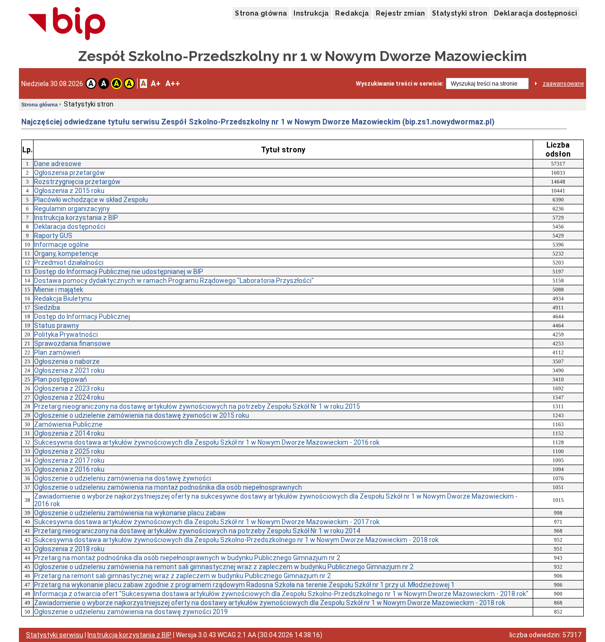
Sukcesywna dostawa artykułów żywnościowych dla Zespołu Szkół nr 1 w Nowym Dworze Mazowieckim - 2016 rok (207, 442)
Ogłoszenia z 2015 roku (69, 190)
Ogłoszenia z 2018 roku (69, 549)
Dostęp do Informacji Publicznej (82, 316)
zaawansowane (563, 83)
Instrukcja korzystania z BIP (76, 217)
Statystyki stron (459, 13)
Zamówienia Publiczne (68, 424)
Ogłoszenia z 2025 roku (69, 451)
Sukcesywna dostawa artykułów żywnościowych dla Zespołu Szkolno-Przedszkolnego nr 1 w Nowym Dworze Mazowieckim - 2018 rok (236, 540)
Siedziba (47, 307)
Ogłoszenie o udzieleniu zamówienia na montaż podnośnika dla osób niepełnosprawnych (168, 487)
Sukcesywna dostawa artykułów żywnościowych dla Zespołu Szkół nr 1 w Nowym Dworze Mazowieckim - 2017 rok (207, 522)
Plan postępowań (60, 379)
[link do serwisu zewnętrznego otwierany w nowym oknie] (67, 24)
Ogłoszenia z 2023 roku (69, 388)
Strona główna (261, 13)
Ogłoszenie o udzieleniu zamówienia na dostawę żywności (122, 478)
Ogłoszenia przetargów (69, 172)
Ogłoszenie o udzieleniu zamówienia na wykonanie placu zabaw (130, 513)
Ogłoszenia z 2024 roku (69, 397)
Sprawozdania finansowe (72, 343)
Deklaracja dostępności (535, 13)
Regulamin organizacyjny (72, 208)
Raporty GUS (53, 235)
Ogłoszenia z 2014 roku (69, 433)
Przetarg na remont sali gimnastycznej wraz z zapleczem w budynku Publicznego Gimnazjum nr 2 (182, 576)
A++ (172, 83)
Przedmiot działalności (69, 262)
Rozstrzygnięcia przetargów (77, 181)
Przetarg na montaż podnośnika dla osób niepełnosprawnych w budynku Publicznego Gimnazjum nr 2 (187, 558)
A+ (156, 83)
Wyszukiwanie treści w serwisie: (399, 83)
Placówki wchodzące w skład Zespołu (91, 199)
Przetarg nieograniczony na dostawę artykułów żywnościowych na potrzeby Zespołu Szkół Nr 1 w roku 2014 (197, 531)
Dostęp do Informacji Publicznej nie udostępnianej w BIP (118, 271)
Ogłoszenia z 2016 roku (69, 469)
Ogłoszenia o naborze (67, 361)
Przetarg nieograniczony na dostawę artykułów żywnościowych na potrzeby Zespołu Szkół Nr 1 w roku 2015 (197, 406)
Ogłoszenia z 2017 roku (69, 460)
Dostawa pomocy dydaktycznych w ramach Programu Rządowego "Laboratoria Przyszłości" (174, 280)
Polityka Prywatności (66, 334)
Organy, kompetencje (66, 253)
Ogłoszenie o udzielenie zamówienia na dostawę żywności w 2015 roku (141, 415)
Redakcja (352, 13)
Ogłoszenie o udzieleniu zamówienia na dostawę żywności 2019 (131, 612)
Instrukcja (311, 13)
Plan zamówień (57, 352)
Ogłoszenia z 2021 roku (69, 370)
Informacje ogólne (61, 244)
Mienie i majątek (58, 289)
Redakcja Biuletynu (63, 298)
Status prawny (56, 325)
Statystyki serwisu (54, 635)
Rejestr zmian (400, 13)
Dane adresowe (57, 163)
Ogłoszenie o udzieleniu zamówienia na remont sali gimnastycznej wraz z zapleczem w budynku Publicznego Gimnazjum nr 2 (224, 567)
